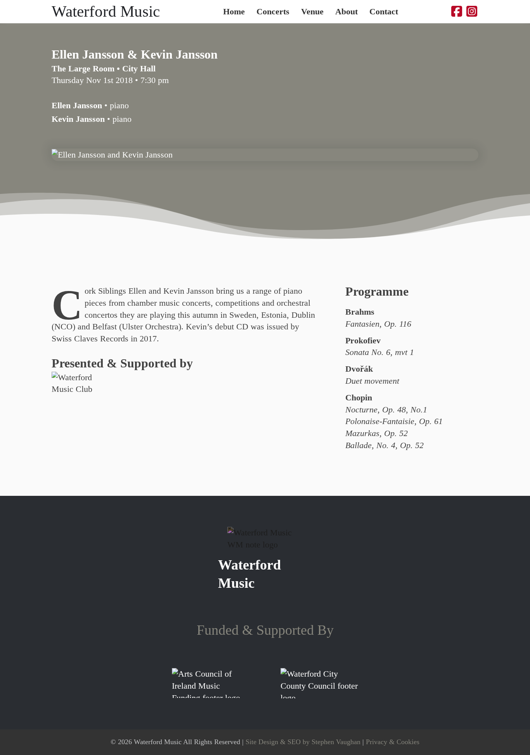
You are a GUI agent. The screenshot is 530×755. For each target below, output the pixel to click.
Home (234, 11)
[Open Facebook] (456, 11)
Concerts (272, 11)
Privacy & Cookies (392, 742)
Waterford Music (106, 11)
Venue (312, 11)
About (346, 11)
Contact (383, 11)
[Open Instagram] (471, 11)
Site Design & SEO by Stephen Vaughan (303, 742)
